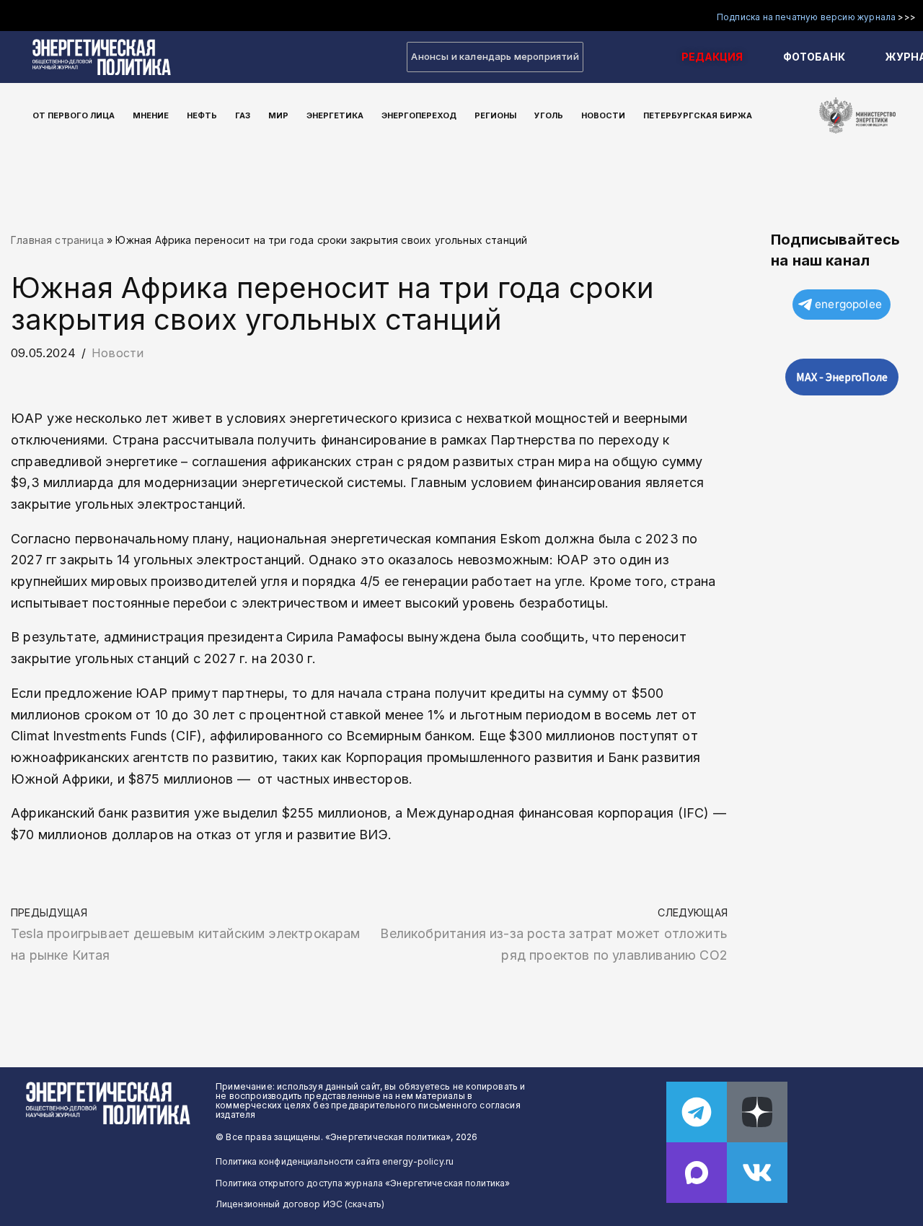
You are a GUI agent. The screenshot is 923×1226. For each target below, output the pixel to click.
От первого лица (73, 115)
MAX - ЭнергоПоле (842, 376)
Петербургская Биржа (697, 115)
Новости (603, 115)
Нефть (202, 115)
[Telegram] (696, 1112)
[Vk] (757, 1172)
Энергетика (334, 115)
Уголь (548, 115)
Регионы (495, 115)
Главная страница (57, 240)
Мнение (151, 115)
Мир (278, 115)
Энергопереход (418, 115)
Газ (242, 115)
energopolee (848, 304)
